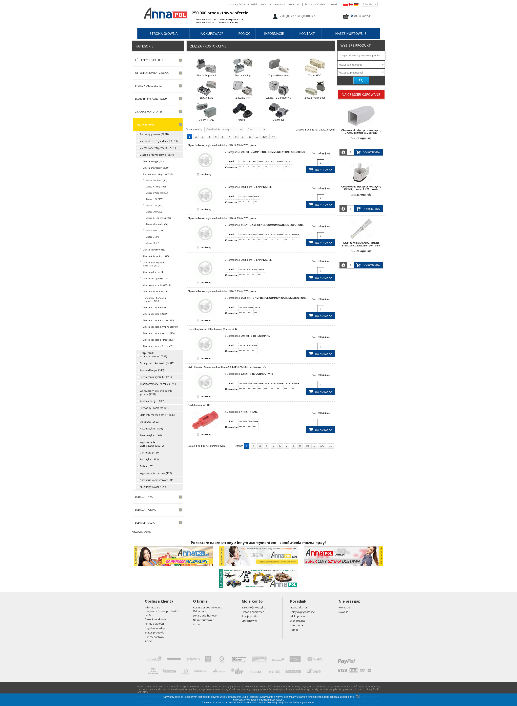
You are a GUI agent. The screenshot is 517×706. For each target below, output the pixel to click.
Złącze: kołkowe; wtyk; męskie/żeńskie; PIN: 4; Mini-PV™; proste (222, 218)
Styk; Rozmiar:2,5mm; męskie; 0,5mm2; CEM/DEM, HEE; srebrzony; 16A (227, 367)
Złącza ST (278, 120)
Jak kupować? (211, 33)
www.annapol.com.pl (231, 19)
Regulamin (279, 4)
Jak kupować (297, 616)
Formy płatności (154, 623)
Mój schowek (249, 621)
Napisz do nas (299, 607)
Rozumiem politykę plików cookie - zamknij (357, 696)
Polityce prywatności (304, 702)
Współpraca (297, 621)
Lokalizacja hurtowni (205, 615)
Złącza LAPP (242, 97)
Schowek (332, 4)
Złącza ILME (206, 97)
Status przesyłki (154, 632)
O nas (196, 624)
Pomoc (244, 33)
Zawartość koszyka (253, 607)
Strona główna (236, 4)
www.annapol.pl (205, 22)
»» (273, 136)
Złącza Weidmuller (315, 97)
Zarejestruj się (306, 16)
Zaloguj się (287, 16)
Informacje (274, 33)
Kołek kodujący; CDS (199, 405)
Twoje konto (294, 4)
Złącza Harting (243, 75)
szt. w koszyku (363, 16)
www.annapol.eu (228, 22)
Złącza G (242, 120)
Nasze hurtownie (350, 33)
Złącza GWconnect (278, 75)
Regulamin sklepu (156, 628)
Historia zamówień (314, 4)
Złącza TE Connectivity (278, 97)
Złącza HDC (315, 75)
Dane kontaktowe (156, 619)
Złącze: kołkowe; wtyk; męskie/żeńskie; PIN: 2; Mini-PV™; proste (222, 291)
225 (265, 136)
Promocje (265, 4)
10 (250, 136)
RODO (148, 641)
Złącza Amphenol (206, 75)
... (257, 136)
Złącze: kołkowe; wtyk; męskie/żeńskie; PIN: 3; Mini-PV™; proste (222, 145)
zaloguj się (324, 153)
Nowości (252, 4)
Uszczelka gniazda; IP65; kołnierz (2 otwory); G (212, 329)
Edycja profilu (250, 616)
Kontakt (307, 33)
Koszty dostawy (154, 637)
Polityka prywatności (302, 612)
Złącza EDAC (206, 120)
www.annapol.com (206, 19)
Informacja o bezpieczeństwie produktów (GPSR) (162, 611)
